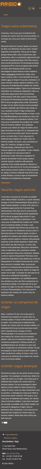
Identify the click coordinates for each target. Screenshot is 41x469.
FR (40, 8)
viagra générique (11, 435)
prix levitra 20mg (13, 453)
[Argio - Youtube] (33, 8)
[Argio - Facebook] (30, 8)
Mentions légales (10, 438)
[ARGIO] (11, 4)
